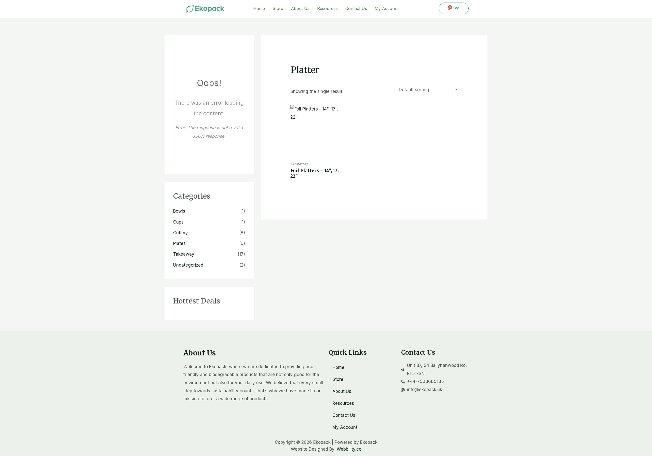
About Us (300, 8)
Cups (178, 222)
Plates (179, 243)
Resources (327, 8)
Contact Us (356, 8)
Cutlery (180, 232)
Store (278, 8)
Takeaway (183, 254)
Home (259, 8)
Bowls (179, 211)
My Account (387, 8)
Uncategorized (188, 265)
